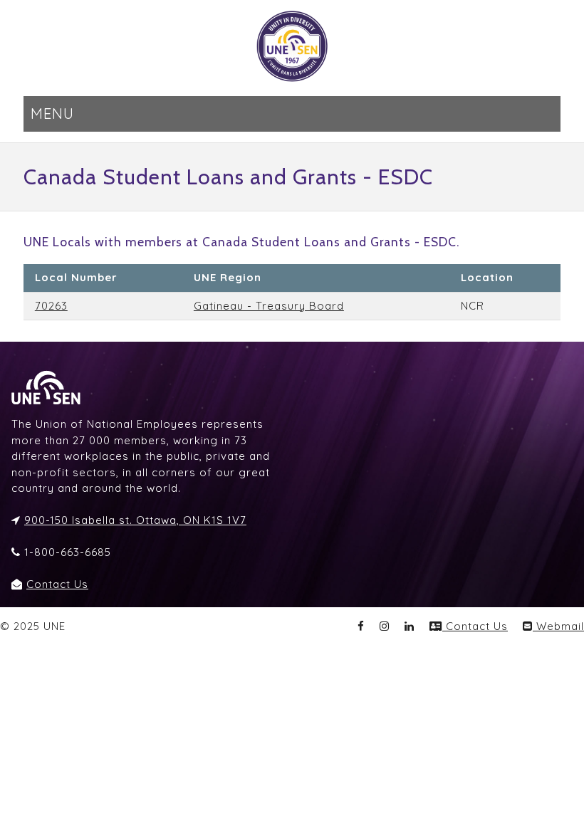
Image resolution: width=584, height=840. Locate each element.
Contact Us (57, 584)
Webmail (558, 626)
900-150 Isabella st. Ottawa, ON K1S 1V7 (135, 520)
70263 (51, 306)
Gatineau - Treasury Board (269, 306)
